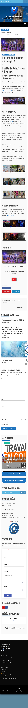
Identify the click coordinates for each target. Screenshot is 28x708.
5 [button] (15, 467)
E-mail (3, 406)
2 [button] (10, 467)
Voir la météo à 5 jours (14, 627)
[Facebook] (6, 607)
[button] (22, 465)
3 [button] (12, 467)
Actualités (5, 443)
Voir (14, 474)
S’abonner (3, 669)
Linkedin (16, 291)
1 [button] (8, 467)
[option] (14, 455)
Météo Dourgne (14, 618)
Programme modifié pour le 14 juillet (13, 320)
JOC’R (11, 121)
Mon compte (4, 667)
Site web (3, 413)
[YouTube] (3, 607)
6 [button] (17, 467)
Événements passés (8, 54)
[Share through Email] (26, 360)
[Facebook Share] (26, 344)
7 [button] (19, 467)
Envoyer (8, 595)
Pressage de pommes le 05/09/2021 (14, 308)
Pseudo (6, 564)
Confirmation (7, 586)
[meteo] (14, 620)
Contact (3, 671)
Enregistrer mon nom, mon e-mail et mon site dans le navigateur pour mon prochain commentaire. (14, 422)
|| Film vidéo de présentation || (9, 678)
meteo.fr (15, 622)
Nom (2, 399)
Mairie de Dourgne (7, 691)
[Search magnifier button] (26, 1)
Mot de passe (8, 579)
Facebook (7, 288)
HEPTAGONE (10, 215)
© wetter (12, 622)
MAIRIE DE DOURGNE (14, 16)
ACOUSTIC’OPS (7, 90)
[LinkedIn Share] (26, 355)
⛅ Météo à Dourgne (6, 674)
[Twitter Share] (26, 351)
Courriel (6, 571)
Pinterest (7, 291)
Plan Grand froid (7, 360)
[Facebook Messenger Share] (26, 348)
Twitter (16, 288)
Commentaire (5, 379)
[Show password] (22, 582)
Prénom (6, 550)
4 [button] (13, 467)
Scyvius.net (23, 691)
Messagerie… (14, 521)
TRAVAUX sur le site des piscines (13, 460)
